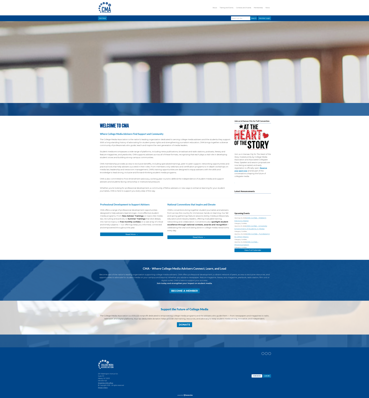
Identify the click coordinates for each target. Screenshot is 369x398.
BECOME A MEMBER (184, 290)
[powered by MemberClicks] (184, 395)
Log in (266, 376)
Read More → (131, 234)
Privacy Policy (103, 387)
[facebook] (263, 353)
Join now (257, 376)
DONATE (184, 324)
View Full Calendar (252, 250)
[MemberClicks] (104, 7)
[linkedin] (269, 353)
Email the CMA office (105, 383)
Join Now (102, 18)
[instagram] (266, 353)
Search (253, 18)
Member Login (264, 18)
